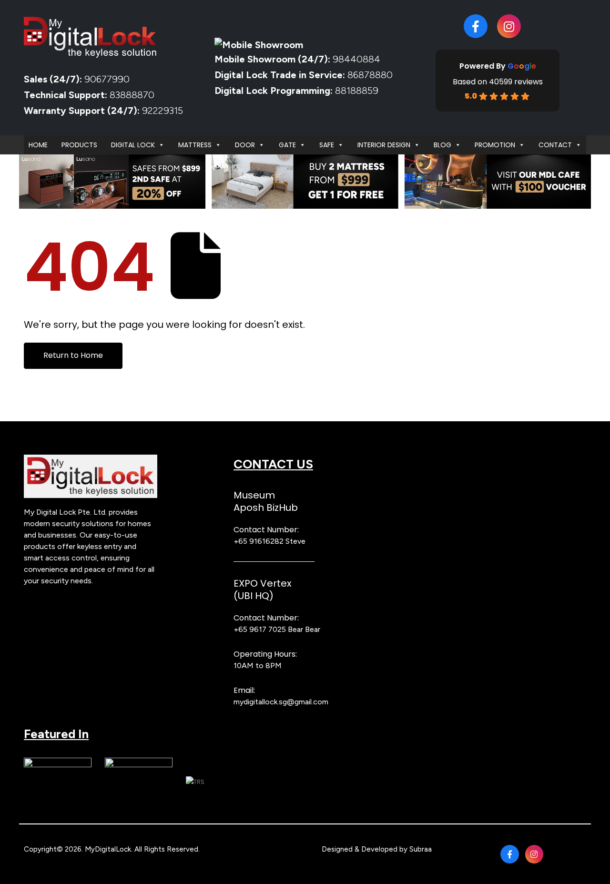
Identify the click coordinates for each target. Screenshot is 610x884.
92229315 (162, 110)
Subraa (420, 849)
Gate (287, 145)
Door (245, 145)
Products (79, 145)
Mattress (195, 145)
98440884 (355, 59)
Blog (442, 145)
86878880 (370, 75)
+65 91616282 (259, 541)
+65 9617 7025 (260, 629)
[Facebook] (476, 26)
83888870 (132, 95)
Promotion (495, 145)
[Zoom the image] (90, 460)
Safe (326, 145)
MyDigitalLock (108, 849)
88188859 (356, 90)
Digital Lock (133, 145)
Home (38, 145)
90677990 (107, 79)
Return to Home (73, 355)
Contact (555, 145)
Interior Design (383, 145)
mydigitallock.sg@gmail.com (281, 701)
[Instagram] (509, 26)
